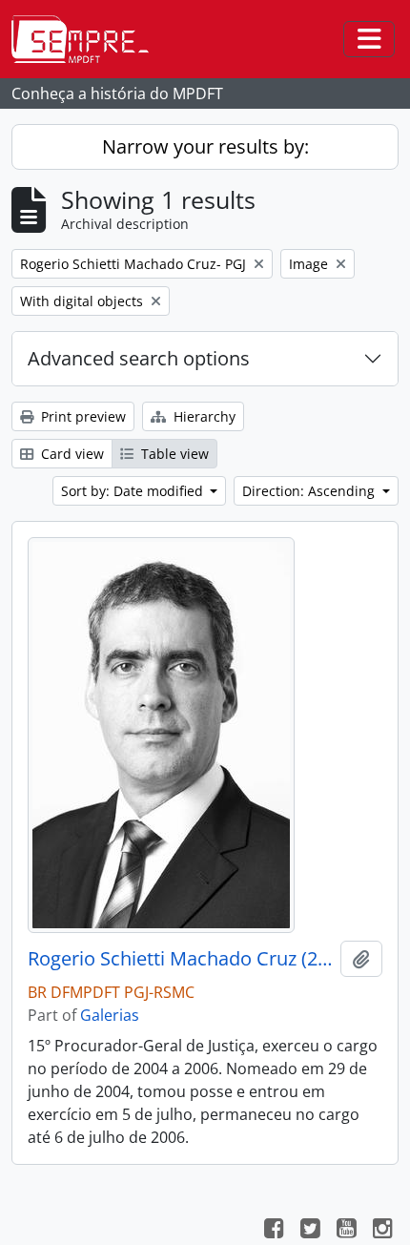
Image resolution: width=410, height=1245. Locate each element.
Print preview (81, 416)
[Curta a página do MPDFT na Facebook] (273, 1230)
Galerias (109, 1015)
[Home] (87, 39)
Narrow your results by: (205, 146)
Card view (70, 454)
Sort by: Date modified (134, 491)
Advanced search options (139, 358)
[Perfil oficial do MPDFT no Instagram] (382, 1230)
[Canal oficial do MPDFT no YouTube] (346, 1230)
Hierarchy (203, 416)
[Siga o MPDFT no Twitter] (310, 1230)
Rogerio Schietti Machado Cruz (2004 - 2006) (180, 958)
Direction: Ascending (310, 491)
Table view (173, 454)
